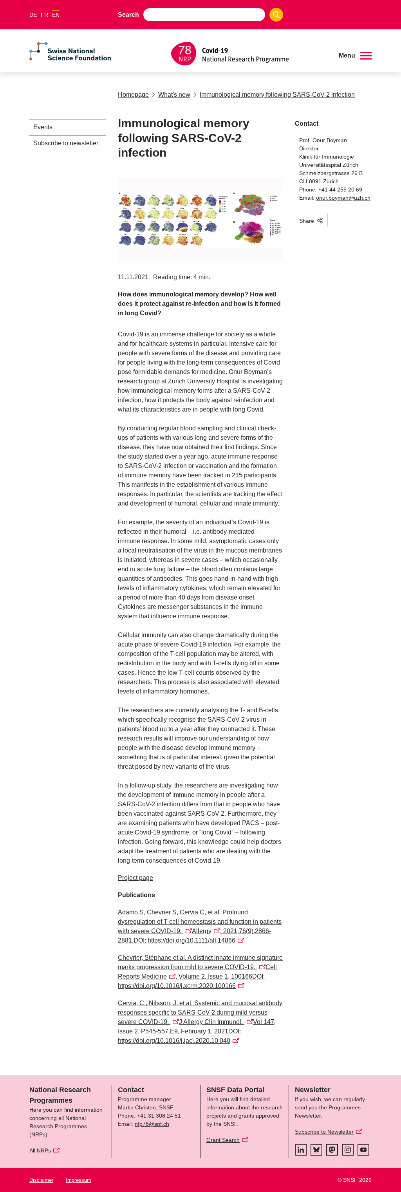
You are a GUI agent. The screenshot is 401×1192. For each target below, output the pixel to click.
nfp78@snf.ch (152, 1124)
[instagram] (348, 1150)
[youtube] (363, 1150)
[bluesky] (316, 1150)
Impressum (78, 1180)
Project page (135, 877)
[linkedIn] (301, 1150)
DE (33, 15)
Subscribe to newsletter (65, 143)
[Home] (249, 53)
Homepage (133, 94)
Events (42, 127)
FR (44, 15)
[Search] (276, 15)
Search (128, 14)
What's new (174, 94)
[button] (355, 55)
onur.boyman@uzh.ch (343, 198)
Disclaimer (41, 1180)
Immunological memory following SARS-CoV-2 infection (277, 94)
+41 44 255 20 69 (340, 189)
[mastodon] (332, 1150)
